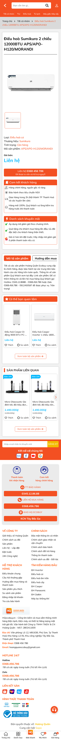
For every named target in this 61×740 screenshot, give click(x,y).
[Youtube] (33, 455)
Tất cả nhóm (8, 14)
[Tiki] (19, 691)
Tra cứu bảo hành (11, 601)
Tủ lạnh (37, 14)
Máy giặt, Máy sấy (50, 14)
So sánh (24, 345)
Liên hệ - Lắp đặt (11, 547)
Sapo (39, 727)
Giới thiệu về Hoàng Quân (15, 535)
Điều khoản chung (11, 573)
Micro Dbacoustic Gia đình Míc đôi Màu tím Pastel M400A (43, 403)
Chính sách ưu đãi (11, 539)
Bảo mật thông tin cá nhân (44, 535)
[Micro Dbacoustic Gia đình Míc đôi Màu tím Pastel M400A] (44, 387)
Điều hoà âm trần (40, 578)
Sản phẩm (7, 543)
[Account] (57, 6)
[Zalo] (18, 455)
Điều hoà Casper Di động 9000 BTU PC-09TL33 (15, 333)
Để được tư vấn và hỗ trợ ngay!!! (30, 172)
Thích (10, 345)
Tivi (18, 14)
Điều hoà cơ (37, 574)
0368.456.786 (30, 506)
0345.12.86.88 (30, 493)
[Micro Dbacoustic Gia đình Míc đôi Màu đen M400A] (17, 387)
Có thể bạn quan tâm (23, 299)
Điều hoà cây (37, 582)
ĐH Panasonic (38, 590)
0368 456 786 (21, 643)
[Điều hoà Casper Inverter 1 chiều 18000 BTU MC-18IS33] (44, 317)
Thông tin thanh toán (41, 555)
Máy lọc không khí (40, 598)
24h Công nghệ (10, 556)
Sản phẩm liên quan (23, 370)
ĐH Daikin (36, 594)
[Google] (40, 455)
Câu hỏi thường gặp (12, 577)
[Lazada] (12, 691)
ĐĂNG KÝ (53, 444)
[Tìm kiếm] (47, 5)
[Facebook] (26, 455)
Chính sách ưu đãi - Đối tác (44, 559)
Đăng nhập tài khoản (12, 597)
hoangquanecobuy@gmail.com (24, 647)
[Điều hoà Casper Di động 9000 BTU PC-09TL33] (16, 317)
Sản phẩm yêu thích (12, 589)
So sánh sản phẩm (11, 593)
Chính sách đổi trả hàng (43, 551)
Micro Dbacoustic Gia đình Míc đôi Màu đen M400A (15, 403)
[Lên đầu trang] (55, 721)
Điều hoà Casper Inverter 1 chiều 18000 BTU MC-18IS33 (43, 333)
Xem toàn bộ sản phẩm (29, 356)
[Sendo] (26, 691)
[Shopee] (4, 691)
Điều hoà (27, 14)
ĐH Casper (36, 586)
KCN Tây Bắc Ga (30, 518)
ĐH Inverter (37, 570)
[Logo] (5, 5)
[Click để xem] (30, 83)
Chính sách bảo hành (41, 547)
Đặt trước (7, 552)
